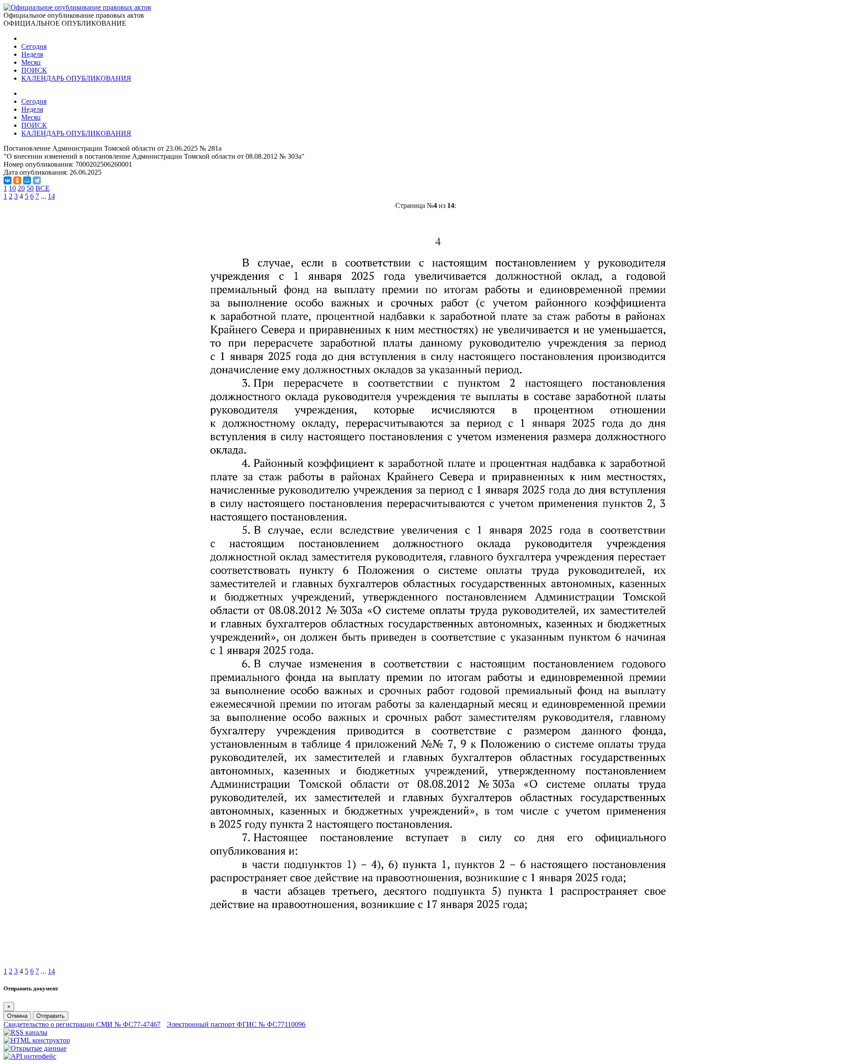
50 (30, 188)
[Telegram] (37, 180)
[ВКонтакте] (8, 180)
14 (51, 196)
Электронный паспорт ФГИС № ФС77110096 (236, 1024)
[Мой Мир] (27, 180)
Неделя (32, 54)
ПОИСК (34, 70)
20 (21, 188)
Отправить (50, 1016)
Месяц (31, 62)
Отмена (17, 1016)
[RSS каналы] (25, 1032)
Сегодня (34, 46)
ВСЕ (42, 188)
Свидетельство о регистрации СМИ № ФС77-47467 (82, 1024)
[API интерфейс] (30, 1056)
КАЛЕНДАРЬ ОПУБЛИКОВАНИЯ (76, 78)
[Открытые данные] (35, 1048)
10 (12, 188)
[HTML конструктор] (37, 1040)
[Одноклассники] (17, 180)
